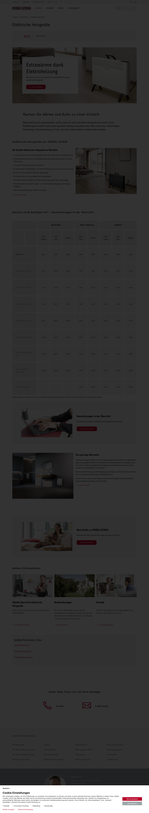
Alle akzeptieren (132, 799)
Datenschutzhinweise (25, 809)
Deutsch (6, 788)
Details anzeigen (8, 809)
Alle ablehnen (132, 803)
